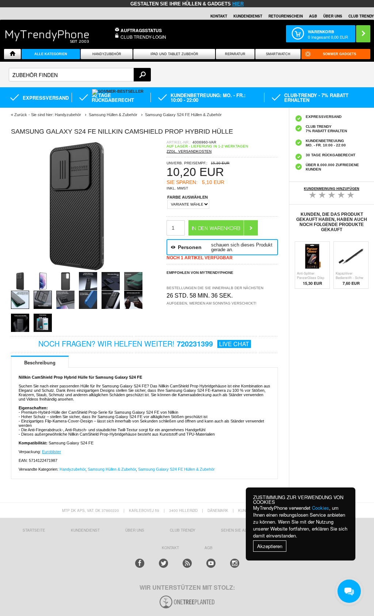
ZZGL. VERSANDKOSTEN (189, 151)
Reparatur (235, 54)
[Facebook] (139, 563)
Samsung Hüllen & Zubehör (112, 469)
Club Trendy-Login (143, 37)
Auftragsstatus (141, 30)
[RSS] (187, 563)
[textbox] (80, 74)
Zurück (20, 114)
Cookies (320, 507)
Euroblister (51, 451)
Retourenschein (285, 16)
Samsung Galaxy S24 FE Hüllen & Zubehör (176, 469)
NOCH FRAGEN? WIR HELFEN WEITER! (143, 343)
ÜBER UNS (332, 16)
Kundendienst (247, 16)
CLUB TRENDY (361, 16)
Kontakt (218, 16)
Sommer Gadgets (339, 54)
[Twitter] (163, 563)
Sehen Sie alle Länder (244, 530)
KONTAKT (170, 547)
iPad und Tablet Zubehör (174, 54)
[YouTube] (210, 563)
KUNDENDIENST (85, 530)
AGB (313, 16)
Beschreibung (40, 362)
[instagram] (234, 563)
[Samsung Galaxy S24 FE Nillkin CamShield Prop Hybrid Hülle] (76, 269)
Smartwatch (278, 54)
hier (238, 4)
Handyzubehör (106, 54)
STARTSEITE (34, 530)
